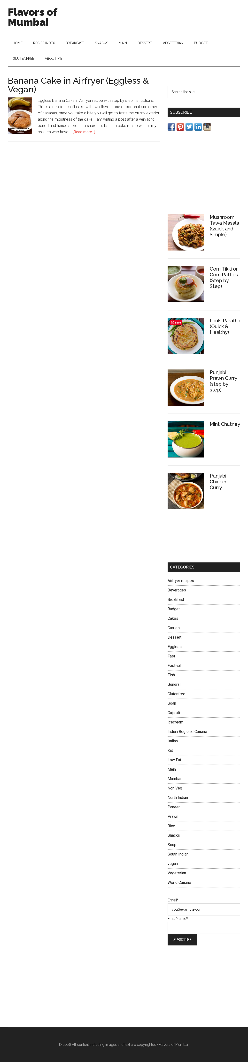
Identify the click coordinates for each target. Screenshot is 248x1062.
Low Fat (174, 760)
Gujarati (174, 712)
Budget (174, 609)
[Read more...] (84, 132)
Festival (174, 665)
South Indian (178, 854)
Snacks (174, 835)
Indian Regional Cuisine (187, 731)
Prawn (173, 816)
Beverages (177, 590)
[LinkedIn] (198, 129)
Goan (172, 703)
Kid (170, 750)
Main (172, 769)
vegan (173, 863)
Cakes (173, 618)
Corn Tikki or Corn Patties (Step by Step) (224, 277)
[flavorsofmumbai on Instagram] (207, 129)
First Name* (178, 918)
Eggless (175, 646)
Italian (173, 741)
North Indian (178, 797)
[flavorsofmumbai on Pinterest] (180, 129)
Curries (174, 628)
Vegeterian (177, 873)
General (174, 684)
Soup (172, 844)
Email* (173, 900)
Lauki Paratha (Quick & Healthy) (225, 326)
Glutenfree (176, 694)
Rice (171, 826)
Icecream (175, 722)
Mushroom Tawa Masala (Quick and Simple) (224, 225)
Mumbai (174, 778)
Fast (171, 656)
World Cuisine (179, 882)
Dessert (174, 637)
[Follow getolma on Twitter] (189, 129)
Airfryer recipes (181, 580)
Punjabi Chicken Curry (218, 481)
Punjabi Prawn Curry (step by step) (223, 381)
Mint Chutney (225, 424)
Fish (171, 675)
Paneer (174, 807)
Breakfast (176, 599)
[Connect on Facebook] (171, 129)
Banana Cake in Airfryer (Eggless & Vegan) (78, 84)
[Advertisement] (204, 172)
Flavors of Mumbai (32, 17)
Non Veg (175, 788)
